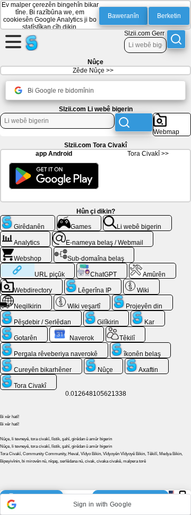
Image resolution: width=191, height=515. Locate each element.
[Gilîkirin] (106, 314)
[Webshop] (26, 251)
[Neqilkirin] (26, 299)
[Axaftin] (147, 362)
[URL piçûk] (37, 267)
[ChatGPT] (101, 267)
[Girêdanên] (27, 219)
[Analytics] (25, 235)
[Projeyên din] (142, 299)
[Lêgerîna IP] (93, 283)
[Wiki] (141, 283)
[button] (95, 504)
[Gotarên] (24, 330)
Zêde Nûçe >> (93, 70)
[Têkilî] (125, 330)
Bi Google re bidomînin (61, 90)
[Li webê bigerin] (137, 219)
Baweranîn (123, 16)
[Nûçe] (104, 362)
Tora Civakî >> (148, 153)
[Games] (79, 219)
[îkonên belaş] (140, 346)
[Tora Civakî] (28, 378)
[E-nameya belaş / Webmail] (103, 235)
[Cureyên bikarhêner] (41, 362)
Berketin (169, 16)
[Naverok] (77, 330)
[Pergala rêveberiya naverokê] (54, 346)
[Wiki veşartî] (82, 299)
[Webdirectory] (31, 283)
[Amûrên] (152, 267)
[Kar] (148, 314)
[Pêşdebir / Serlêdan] (41, 314)
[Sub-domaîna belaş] (94, 251)
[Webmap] (172, 117)
